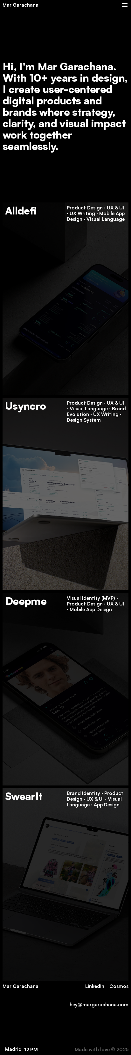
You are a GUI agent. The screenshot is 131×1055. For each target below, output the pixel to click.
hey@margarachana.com (99, 1005)
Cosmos (118, 986)
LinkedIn (94, 986)
